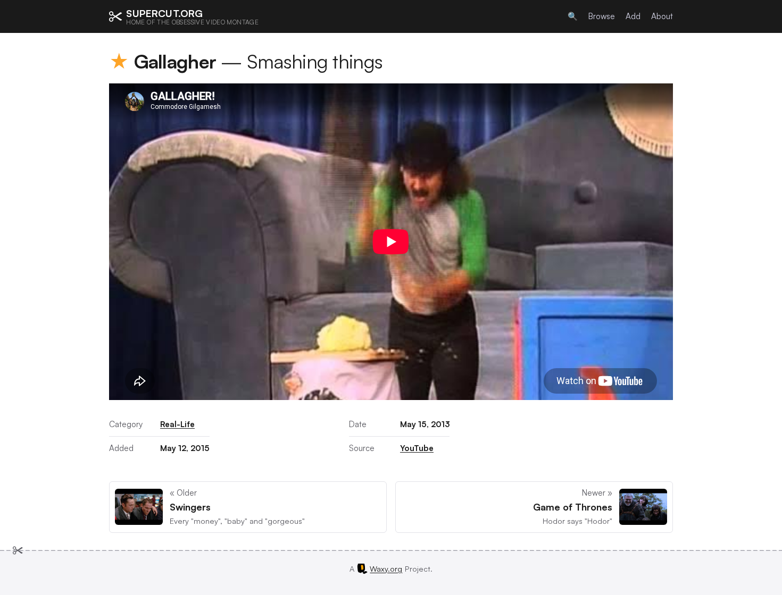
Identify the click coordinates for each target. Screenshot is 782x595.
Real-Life (177, 424)
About (662, 16)
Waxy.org (386, 568)
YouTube (417, 448)
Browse (601, 16)
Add (633, 16)
